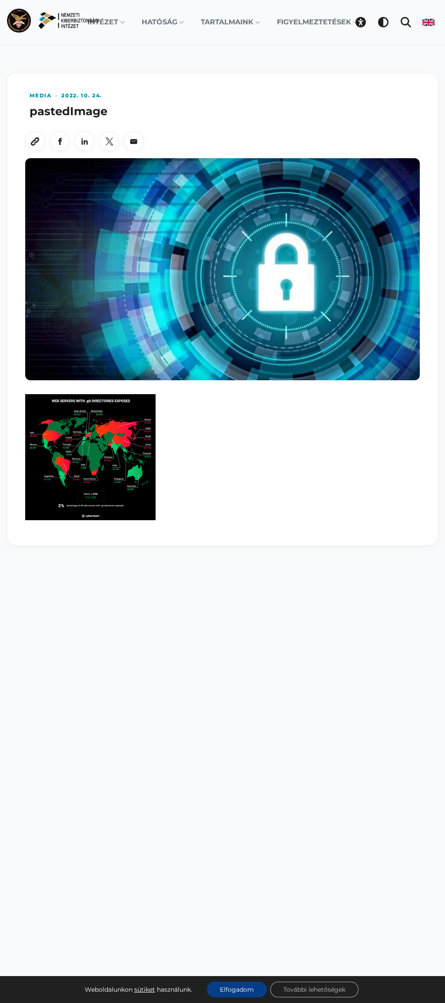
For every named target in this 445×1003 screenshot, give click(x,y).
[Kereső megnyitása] (405, 22)
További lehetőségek (314, 989)
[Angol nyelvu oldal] (428, 22)
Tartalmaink (227, 22)
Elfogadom (237, 989)
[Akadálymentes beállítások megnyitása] (360, 22)
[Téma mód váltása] (383, 22)
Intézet (102, 22)
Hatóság (159, 22)
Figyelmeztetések (314, 22)
